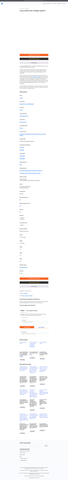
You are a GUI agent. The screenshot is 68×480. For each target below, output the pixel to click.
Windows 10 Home (23, 267)
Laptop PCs (27, 8)
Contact (38, 477)
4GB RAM (22, 149)
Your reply (24, 320)
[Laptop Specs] (2, 3)
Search (46, 445)
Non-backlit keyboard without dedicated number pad (31, 170)
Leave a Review (27, 327)
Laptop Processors (23, 458)
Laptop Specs (22, 8)
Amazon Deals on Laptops (34, 58)
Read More (22, 359)
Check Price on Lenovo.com (34, 54)
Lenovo (21, 97)
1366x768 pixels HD (24, 115)
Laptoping (30, 477)
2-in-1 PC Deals (54, 3)
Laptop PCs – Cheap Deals (46, 3)
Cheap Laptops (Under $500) (26, 295)
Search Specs (60, 3)
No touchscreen (23, 122)
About (35, 477)
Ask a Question (41, 327)
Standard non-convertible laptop (27, 103)
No (20, 205)
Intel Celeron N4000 (36, 76)
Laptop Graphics (23, 460)
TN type (21, 128)
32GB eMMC (22, 155)
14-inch (21, 109)
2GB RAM (22, 147)
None (21, 164)
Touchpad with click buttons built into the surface (30, 173)
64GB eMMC (22, 158)
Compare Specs (34, 62)
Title (23, 331)
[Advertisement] (34, 18)
